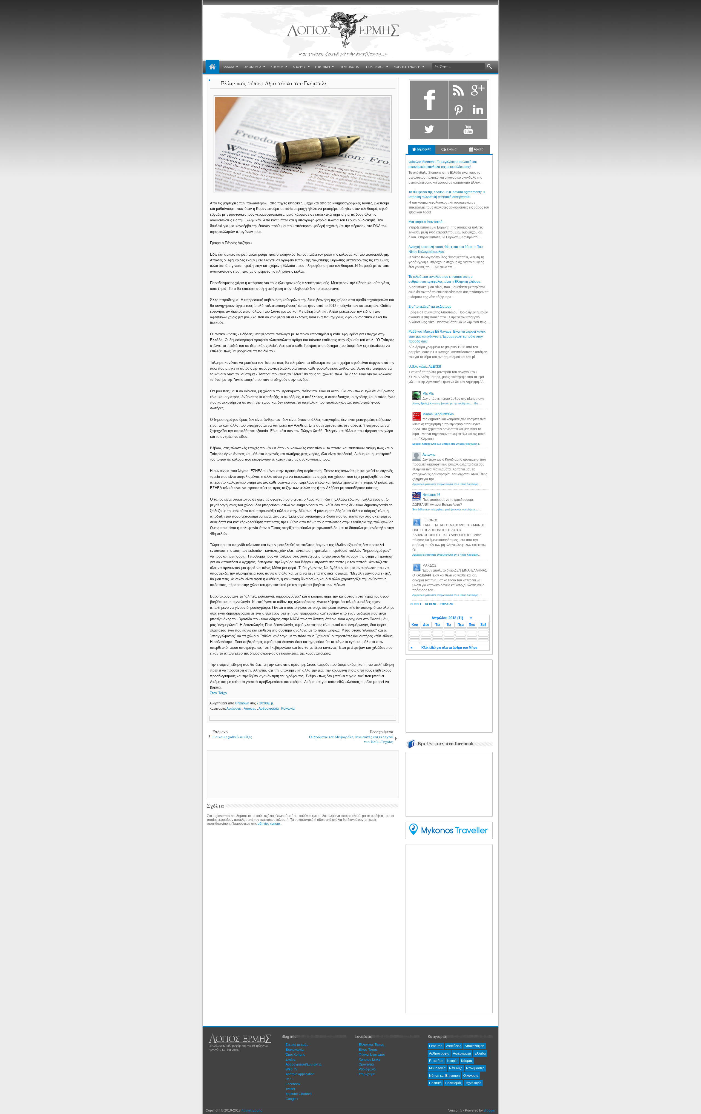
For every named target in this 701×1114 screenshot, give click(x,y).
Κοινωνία (288, 708)
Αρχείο (478, 149)
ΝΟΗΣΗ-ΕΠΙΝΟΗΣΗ (406, 67)
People (416, 603)
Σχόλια (451, 149)
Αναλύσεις (234, 708)
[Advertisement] (301, 773)
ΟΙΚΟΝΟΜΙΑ (252, 67)
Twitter (290, 1089)
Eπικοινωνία (295, 1050)
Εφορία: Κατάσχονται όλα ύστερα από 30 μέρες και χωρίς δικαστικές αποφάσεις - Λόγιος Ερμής (465, 443)
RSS (289, 1079)
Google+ (292, 1099)
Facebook (293, 1084)
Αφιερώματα (462, 1053)
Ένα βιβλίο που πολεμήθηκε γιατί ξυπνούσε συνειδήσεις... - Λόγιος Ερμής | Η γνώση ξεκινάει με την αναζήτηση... (476, 509)
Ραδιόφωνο (367, 1069)
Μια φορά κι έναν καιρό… (427, 222)
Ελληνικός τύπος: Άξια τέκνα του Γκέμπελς (274, 83)
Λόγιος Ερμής (252, 1110)
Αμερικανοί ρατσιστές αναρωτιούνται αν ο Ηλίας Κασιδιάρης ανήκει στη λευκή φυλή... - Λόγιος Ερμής (469, 484)
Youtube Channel (299, 1094)
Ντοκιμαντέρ (475, 1068)
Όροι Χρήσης (295, 1054)
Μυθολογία (437, 1068)
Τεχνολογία (473, 1083)
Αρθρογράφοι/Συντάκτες (303, 1064)
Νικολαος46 (431, 495)
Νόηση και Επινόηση (444, 1076)
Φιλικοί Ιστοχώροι (372, 1054)
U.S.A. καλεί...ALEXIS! (425, 367)
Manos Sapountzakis (438, 414)
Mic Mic (428, 394)
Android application (300, 1074)
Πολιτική (435, 1083)
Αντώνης (429, 454)
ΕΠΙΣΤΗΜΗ (322, 67)
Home (212, 67)
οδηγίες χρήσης (269, 823)
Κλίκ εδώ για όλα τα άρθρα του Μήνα (449, 648)
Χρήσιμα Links (369, 1059)
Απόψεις (250, 708)
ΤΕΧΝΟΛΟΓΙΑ (350, 67)
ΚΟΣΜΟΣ (277, 67)
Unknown (242, 703)
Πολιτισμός (453, 1083)
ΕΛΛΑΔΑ (228, 67)
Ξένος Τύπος (368, 1050)
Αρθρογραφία (269, 708)
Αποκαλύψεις (474, 1046)
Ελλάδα (480, 1053)
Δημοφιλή (423, 149)
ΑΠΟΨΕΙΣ (299, 67)
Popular (446, 603)
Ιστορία (452, 1061)
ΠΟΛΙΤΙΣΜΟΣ (375, 67)
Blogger (489, 1110)
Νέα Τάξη (455, 1068)
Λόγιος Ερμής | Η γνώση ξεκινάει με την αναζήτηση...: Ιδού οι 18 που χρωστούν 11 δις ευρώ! (465, 403)
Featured (436, 1046)
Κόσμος (467, 1061)
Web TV (291, 1069)
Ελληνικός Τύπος (371, 1045)
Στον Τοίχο (218, 693)
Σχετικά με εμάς (297, 1045)
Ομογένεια (366, 1064)
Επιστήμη (436, 1061)
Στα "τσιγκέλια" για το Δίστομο (430, 307)
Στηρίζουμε (367, 1074)
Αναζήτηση (489, 67)
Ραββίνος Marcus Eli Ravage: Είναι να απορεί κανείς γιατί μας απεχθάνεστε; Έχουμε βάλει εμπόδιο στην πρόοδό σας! (447, 336)
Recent (430, 603)
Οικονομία (470, 1076)
